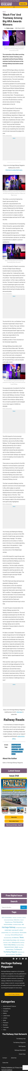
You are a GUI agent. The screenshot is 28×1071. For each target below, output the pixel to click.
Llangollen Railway (4, 932)
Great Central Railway (8, 924)
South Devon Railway (20, 944)
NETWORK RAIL (15, 937)
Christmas (14, 917)
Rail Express (22, 940)
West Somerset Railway (10, 954)
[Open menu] (14, 7)
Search (23, 907)
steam (16, 947)
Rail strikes (5, 942)
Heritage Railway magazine (21, 927)
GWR (23, 924)
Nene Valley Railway (8, 937)
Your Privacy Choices (14, 994)
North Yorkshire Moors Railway (9, 940)
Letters (21, 930)
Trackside (6, 1027)
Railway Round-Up (16, 942)
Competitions (6, 1008)
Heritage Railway (16, 745)
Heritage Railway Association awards (17, 752)
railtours (9, 942)
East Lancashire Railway (8, 919)
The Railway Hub (18, 949)
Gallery (5, 1013)
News (4, 11)
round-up (22, 942)
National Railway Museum (17, 934)
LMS (10, 932)
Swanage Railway (9, 949)
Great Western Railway (17, 924)
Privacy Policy (19, 1067)
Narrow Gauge (7, 934)
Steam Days (21, 947)
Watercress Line (21, 952)
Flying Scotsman (9, 922)
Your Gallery (19, 954)
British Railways (8, 917)
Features (22, 919)
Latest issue (8, 930)
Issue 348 (14, 775)
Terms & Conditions (6, 1070)
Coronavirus (19, 917)
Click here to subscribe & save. (14, 170)
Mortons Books (23, 932)
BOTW (3, 917)
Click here (19, 712)
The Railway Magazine (10, 952)
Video (4, 1029)
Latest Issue (6, 1015)
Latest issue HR (15, 930)
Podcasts (5, 1022)
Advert (14, 138)
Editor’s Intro (17, 919)
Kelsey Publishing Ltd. (8, 1067)
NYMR (18, 940)
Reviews (5, 1025)
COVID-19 (24, 917)
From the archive (18, 922)
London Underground (15, 932)
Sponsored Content (9, 947)
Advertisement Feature (9, 1006)
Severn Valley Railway (10, 944)
